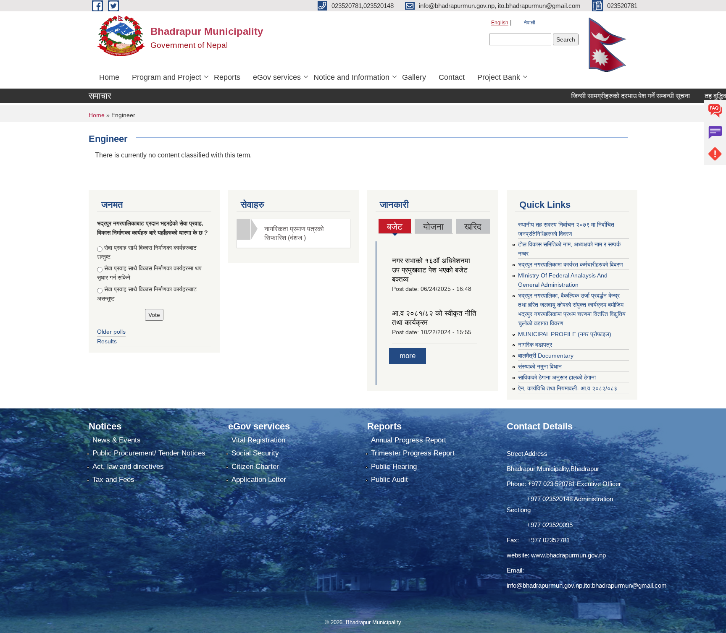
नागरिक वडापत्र (535, 344)
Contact (452, 77)
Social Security (255, 453)
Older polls (111, 331)
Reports (227, 77)
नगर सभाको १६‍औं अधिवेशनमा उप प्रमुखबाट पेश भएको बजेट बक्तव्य (431, 270)
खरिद (472, 226)
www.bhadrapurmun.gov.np (568, 555)
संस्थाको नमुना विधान (540, 366)
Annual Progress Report (408, 440)
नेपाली (529, 23)
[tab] (293, 233)
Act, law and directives (128, 467)
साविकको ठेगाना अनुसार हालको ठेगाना (557, 377)
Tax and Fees (113, 480)
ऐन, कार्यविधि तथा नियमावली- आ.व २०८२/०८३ (567, 388)
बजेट (394, 227)
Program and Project (166, 77)
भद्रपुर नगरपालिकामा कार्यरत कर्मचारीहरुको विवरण (570, 264)
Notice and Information (351, 77)
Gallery (414, 77)
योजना (433, 226)
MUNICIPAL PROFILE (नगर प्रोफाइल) (564, 334)
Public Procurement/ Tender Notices (148, 453)
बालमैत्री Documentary (545, 355)
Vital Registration (258, 440)
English (499, 23)
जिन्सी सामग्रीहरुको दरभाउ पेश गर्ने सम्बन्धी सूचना (612, 95)
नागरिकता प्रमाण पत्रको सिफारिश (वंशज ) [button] (294, 233)
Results (107, 341)
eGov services (277, 77)
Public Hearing (394, 467)
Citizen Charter (255, 467)
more (408, 356)
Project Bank (498, 77)
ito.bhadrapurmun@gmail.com (625, 585)
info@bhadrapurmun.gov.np (544, 585)
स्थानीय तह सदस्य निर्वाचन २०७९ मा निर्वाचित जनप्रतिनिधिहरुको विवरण (566, 229)
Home (109, 77)
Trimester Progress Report (413, 453)
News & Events (116, 440)
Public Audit (389, 480)
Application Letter (258, 480)
